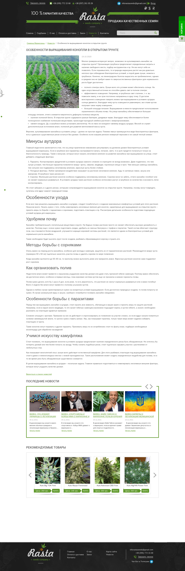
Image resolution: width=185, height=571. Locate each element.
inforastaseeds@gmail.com (134, 3)
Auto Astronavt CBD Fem (107, 485)
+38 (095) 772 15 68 (144, 553)
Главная (70, 551)
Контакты (104, 33)
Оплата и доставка (67, 33)
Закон (82, 33)
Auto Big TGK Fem (48, 485)
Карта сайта (111, 551)
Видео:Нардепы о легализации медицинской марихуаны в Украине (139, 415)
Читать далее (35, 431)
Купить (56, 491)
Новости (93, 33)
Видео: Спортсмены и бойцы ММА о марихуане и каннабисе (75, 415)
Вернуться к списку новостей (39, 374)
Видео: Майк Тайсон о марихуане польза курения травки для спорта (107, 415)
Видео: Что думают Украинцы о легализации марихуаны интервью (43, 415)
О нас (52, 33)
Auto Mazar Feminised (77, 485)
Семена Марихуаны (36, 43)
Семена (29, 33)
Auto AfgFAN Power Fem (137, 485)
